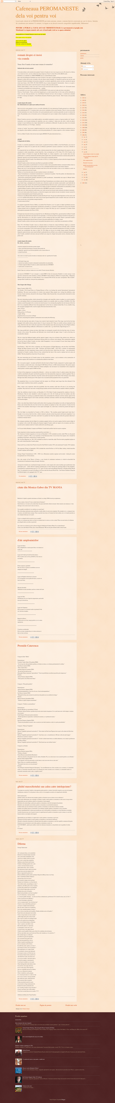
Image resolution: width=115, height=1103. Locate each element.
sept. (85, 142)
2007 (83, 132)
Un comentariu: (22, 476)
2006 (83, 135)
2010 (83, 125)
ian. (85, 180)
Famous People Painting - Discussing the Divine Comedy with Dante (38, 1028)
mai (85, 152)
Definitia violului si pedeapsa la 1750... (24, 1045)
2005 (83, 183)
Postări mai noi (21, 1005)
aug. (85, 144)
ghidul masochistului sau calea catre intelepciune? (44, 786)
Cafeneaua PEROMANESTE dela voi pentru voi (47, 12)
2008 (83, 130)
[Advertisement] (85, 213)
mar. (85, 175)
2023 (83, 98)
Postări (84, 66)
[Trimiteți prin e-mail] (29, 476)
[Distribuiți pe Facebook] (34, 476)
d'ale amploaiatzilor (28, 540)
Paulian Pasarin (26, 1050)
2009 (83, 127)
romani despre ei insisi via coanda (91, 154)
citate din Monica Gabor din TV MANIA (40, 487)
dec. (85, 137)
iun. (85, 149)
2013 (83, 117)
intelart (82, 55)
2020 (83, 100)
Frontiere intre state (27, 1086)
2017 (83, 108)
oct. (85, 139)
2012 (83, 120)
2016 (83, 110)
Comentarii (85, 69)
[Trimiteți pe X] (33, 476)
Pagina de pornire (45, 1005)
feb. (85, 177)
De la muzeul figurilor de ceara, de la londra (33, 1036)
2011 (83, 122)
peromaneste (83, 53)
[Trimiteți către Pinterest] (36, 476)
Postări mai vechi (71, 1005)
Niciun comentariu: (23, 531)
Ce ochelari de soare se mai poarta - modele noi (34, 1059)
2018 (83, 105)
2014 (83, 115)
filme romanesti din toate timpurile (23, 1023)
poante (81, 58)
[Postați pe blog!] (31, 476)
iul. (84, 147)
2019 (83, 102)
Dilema (21, 843)
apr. (85, 172)
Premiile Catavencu (28, 645)
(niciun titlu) (18, 1019)
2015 (83, 112)
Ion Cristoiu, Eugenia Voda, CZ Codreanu (32, 1077)
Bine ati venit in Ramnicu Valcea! (31, 1068)
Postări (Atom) (26, 1009)
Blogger (63, 1099)
